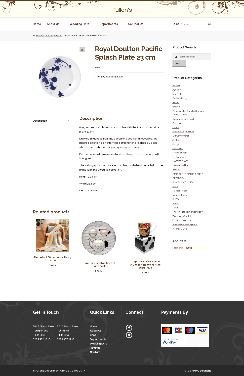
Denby (175, 127)
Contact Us (135, 24)
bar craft (177, 94)
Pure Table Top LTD (182, 182)
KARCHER (177, 148)
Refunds (95, 347)
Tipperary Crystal (181, 216)
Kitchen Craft (179, 153)
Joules (175, 140)
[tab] (52, 121)
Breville (176, 107)
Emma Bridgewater (183, 132)
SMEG (175, 199)
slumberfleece (180, 195)
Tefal (175, 208)
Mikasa (176, 170)
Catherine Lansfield (183, 119)
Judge (175, 144)
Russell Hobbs (179, 191)
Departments (108, 24)
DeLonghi (177, 123)
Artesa (176, 86)
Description (40, 120)
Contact (95, 352)
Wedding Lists (79, 24)
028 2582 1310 (41, 339)
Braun (175, 102)
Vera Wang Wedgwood (185, 225)
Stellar (175, 203)
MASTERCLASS (180, 161)
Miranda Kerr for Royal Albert (187, 174)
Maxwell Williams (181, 165)
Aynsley (176, 90)
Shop (93, 335)
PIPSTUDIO (178, 178)
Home (37, 24)
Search (179, 63)
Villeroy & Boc (179, 229)
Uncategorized (52, 36)
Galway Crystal (180, 136)
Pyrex (175, 187)
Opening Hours (182, 248)
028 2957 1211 (65, 339)
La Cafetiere (179, 157)
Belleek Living (179, 98)
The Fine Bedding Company (187, 212)
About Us (53, 24)
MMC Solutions (202, 370)
